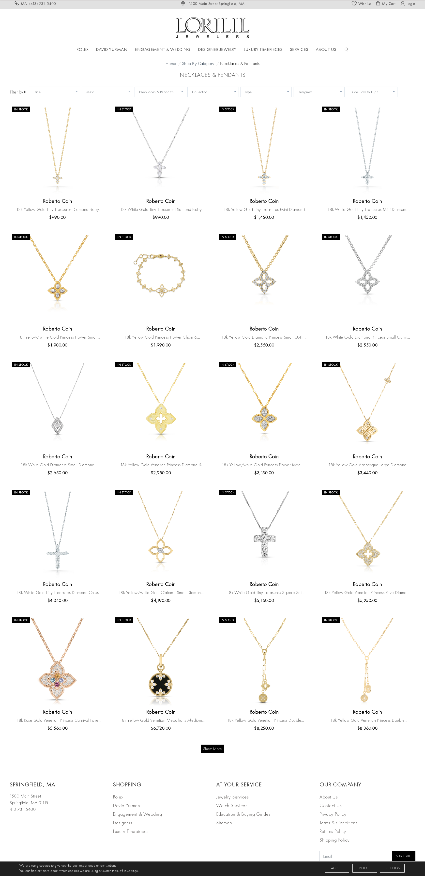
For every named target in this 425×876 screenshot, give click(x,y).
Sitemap (224, 822)
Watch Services (231, 805)
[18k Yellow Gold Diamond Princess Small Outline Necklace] (264, 278)
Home (171, 63)
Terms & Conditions (338, 822)
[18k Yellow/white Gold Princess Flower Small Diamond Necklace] (57, 278)
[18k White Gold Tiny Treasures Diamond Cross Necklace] (57, 534)
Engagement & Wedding (137, 814)
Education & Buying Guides (243, 814)
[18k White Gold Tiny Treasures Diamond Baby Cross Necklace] (160, 151)
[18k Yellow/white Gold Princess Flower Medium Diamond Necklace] (264, 406)
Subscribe (403, 856)
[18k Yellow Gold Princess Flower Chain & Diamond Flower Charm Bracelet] (160, 278)
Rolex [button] (82, 49)
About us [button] (326, 49)
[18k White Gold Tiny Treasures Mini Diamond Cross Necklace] (367, 151)
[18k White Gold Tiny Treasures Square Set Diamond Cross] (264, 534)
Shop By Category (198, 63)
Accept (337, 868)
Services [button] (299, 49)
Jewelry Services (232, 797)
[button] (346, 49)
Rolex (118, 797)
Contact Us (330, 805)
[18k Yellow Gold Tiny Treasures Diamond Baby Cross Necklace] (57, 151)
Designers (122, 822)
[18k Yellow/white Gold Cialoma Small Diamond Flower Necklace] (160, 534)
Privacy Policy (332, 814)
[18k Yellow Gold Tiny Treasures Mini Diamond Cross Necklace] (264, 151)
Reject (364, 868)
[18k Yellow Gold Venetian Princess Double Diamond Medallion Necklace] (264, 661)
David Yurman (126, 805)
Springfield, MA (32, 784)
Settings (392, 868)
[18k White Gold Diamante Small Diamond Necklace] (57, 406)
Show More (212, 748)
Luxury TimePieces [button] (263, 49)
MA (38, 3)
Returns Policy (332, 831)
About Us (328, 797)
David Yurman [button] (111, 49)
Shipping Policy (334, 840)
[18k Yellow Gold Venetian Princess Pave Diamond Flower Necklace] (367, 534)
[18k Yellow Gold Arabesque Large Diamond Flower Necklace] (367, 406)
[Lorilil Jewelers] (212, 27)
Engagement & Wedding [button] (163, 49)
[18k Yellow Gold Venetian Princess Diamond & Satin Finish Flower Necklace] (160, 406)
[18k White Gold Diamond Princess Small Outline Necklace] (367, 278)
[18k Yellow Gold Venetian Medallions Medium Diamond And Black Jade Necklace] (160, 661)
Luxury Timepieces (131, 831)
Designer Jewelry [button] (217, 49)
